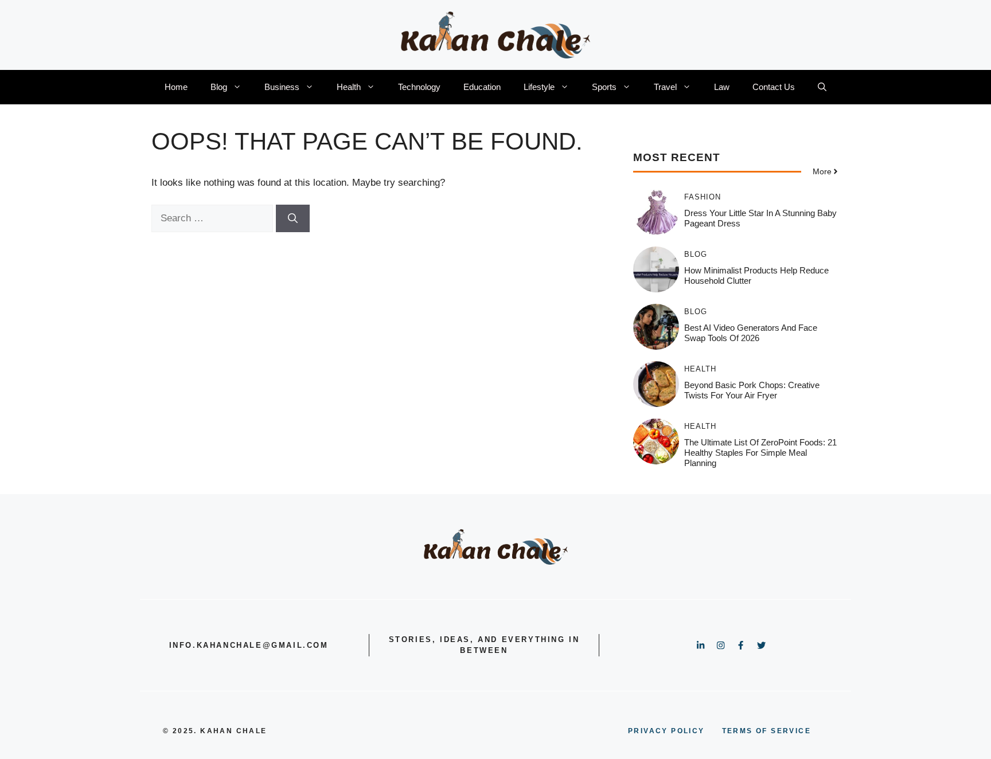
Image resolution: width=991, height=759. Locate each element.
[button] (822, 87)
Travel (665, 87)
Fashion (702, 197)
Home (176, 87)
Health (349, 87)
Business (281, 87)
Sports (604, 87)
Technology (419, 87)
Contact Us (773, 87)
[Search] (293, 218)
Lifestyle (539, 87)
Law (721, 87)
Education (482, 87)
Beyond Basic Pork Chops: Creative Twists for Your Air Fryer (752, 390)
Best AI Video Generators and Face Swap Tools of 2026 (750, 333)
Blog (218, 87)
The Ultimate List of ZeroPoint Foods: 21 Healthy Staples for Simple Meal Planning (760, 452)
